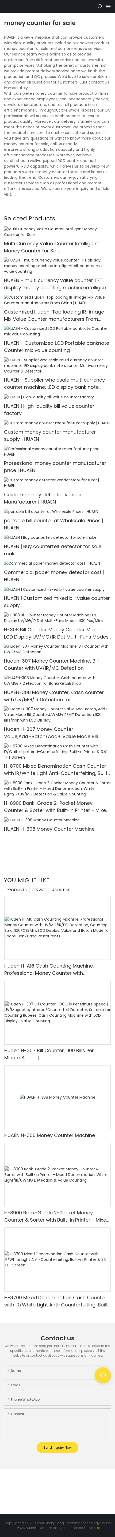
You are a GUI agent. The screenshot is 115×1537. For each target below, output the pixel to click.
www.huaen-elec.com (34, 1528)
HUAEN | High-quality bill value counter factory (49, 410)
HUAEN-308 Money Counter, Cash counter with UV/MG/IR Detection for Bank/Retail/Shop (54, 696)
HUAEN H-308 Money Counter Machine (49, 829)
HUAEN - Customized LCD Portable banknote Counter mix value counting (56, 347)
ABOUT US (61, 890)
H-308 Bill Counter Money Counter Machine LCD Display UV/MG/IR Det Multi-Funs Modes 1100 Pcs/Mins (56, 633)
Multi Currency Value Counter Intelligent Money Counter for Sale (51, 247)
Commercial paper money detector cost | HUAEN (54, 576)
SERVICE (39, 890)
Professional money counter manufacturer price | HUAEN (55, 467)
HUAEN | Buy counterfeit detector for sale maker (52, 550)
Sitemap (93, 1528)
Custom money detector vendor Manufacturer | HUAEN (43, 498)
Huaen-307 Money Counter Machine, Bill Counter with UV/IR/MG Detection (51, 664)
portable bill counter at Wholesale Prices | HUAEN (53, 524)
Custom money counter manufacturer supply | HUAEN (50, 435)
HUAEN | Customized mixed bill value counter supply (57, 602)
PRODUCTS (17, 890)
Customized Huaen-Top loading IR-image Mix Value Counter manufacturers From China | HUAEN (54, 315)
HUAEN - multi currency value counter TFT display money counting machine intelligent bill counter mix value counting (56, 284)
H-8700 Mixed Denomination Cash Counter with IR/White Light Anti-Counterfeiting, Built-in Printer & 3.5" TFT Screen (57, 770)
